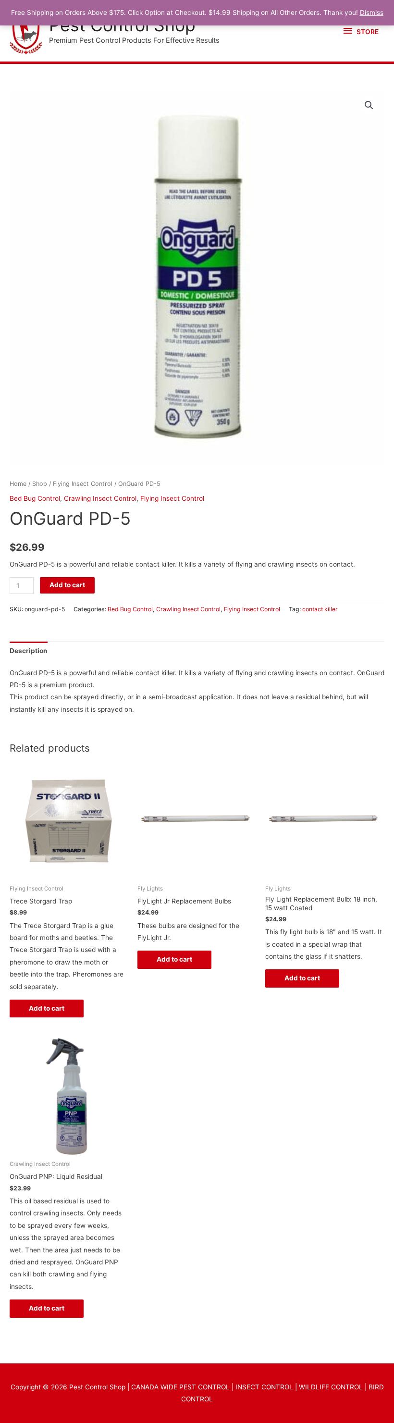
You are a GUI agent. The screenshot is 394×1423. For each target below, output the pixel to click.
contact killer (320, 609)
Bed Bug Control (35, 498)
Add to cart (67, 585)
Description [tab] (29, 651)
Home (18, 483)
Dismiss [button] (371, 12)
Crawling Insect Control (100, 498)
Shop (39, 483)
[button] (369, 105)
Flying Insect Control (82, 483)
